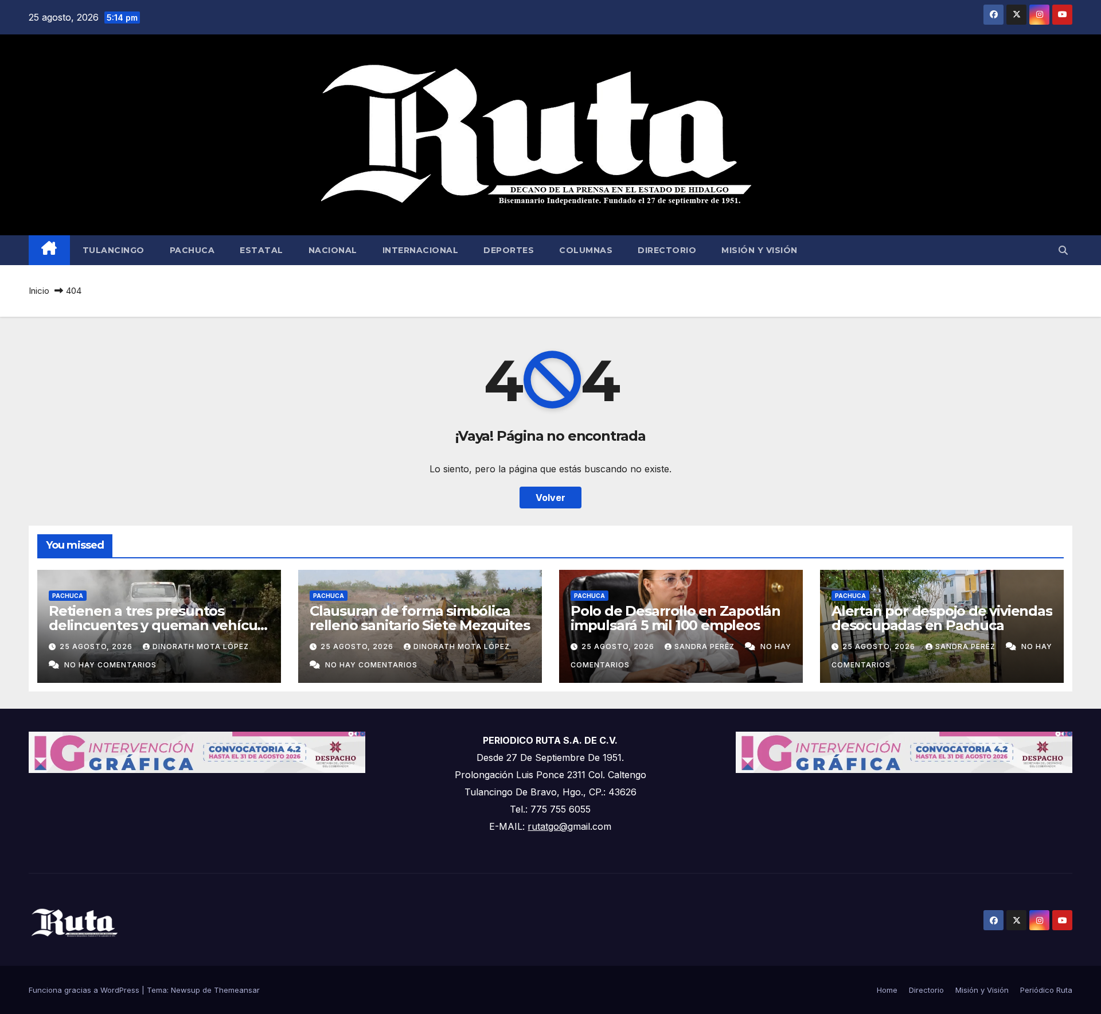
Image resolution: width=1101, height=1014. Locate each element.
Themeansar (237, 989)
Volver (550, 497)
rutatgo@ (548, 826)
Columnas (585, 250)
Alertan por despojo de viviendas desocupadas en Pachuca (941, 618)
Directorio (667, 250)
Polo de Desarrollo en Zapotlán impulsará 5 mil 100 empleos (675, 618)
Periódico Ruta (1046, 989)
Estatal (261, 250)
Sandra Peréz (705, 646)
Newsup (185, 989)
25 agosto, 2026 (97, 646)
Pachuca (192, 250)
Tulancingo (114, 250)
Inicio (39, 290)
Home (887, 989)
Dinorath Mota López (201, 646)
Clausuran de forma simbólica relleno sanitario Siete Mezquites (419, 618)
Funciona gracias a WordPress (85, 989)
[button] (1063, 250)
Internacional (420, 250)
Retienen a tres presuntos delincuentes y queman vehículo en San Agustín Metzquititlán (159, 625)
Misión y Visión (759, 250)
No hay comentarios (110, 665)
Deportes (508, 250)
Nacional (333, 250)
